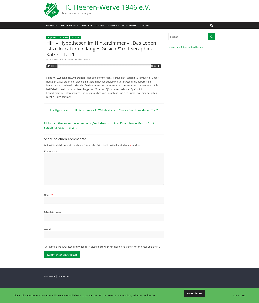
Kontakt (144, 25)
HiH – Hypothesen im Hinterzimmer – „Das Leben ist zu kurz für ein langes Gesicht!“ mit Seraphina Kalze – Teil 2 (99, 125)
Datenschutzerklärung (191, 47)
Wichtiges (113, 25)
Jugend (100, 25)
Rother (70, 59)
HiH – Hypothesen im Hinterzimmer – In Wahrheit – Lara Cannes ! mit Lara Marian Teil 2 (101, 110)
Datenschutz (64, 276)
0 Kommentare (83, 59)
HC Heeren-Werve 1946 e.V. (106, 7)
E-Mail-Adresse (53, 212)
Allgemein (52, 37)
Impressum (174, 47)
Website (48, 229)
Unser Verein (68, 25)
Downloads (129, 25)
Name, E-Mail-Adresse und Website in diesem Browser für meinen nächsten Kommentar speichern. (104, 246)
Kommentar (52, 151)
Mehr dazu (239, 295)
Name (48, 195)
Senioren (87, 25)
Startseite (52, 25)
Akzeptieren (194, 293)
